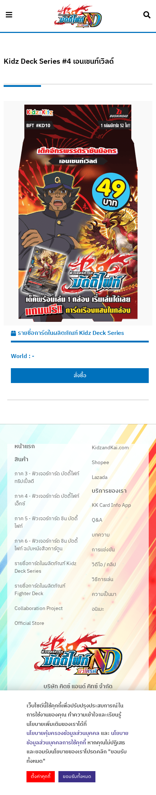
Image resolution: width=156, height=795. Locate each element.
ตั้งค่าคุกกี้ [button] (40, 777)
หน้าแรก (25, 446)
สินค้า (21, 459)
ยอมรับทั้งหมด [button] (77, 777)
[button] (80, 375)
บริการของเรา (109, 491)
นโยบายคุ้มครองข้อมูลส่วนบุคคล (62, 733)
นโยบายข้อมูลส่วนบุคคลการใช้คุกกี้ (77, 738)
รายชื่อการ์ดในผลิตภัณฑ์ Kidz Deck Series (71, 333)
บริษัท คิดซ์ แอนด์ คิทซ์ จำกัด (78, 686)
